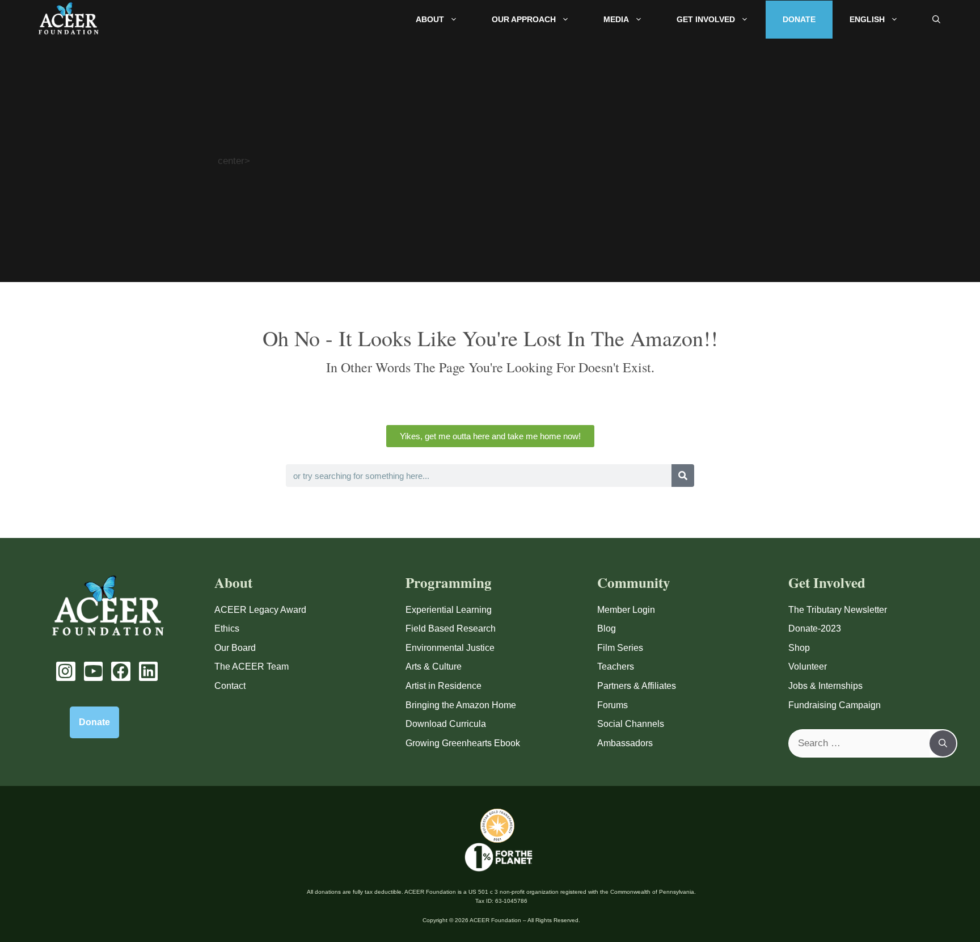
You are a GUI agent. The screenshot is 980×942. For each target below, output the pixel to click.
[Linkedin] (148, 671)
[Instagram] (65, 671)
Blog (606, 628)
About (430, 19)
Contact (230, 686)
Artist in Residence (443, 686)
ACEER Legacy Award (260, 610)
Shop (799, 648)
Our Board (235, 648)
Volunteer (807, 666)
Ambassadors (625, 743)
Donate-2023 (814, 628)
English (867, 19)
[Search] (682, 475)
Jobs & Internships (825, 686)
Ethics (226, 628)
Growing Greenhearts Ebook (462, 743)
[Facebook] (120, 671)
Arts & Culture (433, 666)
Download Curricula (445, 724)
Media (616, 19)
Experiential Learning (448, 610)
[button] (936, 20)
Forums (612, 705)
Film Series (620, 648)
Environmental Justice (450, 648)
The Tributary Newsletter (837, 610)
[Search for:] (859, 743)
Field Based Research (450, 628)
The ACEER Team (251, 666)
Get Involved (706, 19)
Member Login (626, 610)
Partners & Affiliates (636, 686)
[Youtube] (93, 671)
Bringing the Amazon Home (460, 705)
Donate (799, 19)
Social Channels (630, 724)
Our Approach (524, 19)
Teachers (615, 666)
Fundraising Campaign (834, 705)
